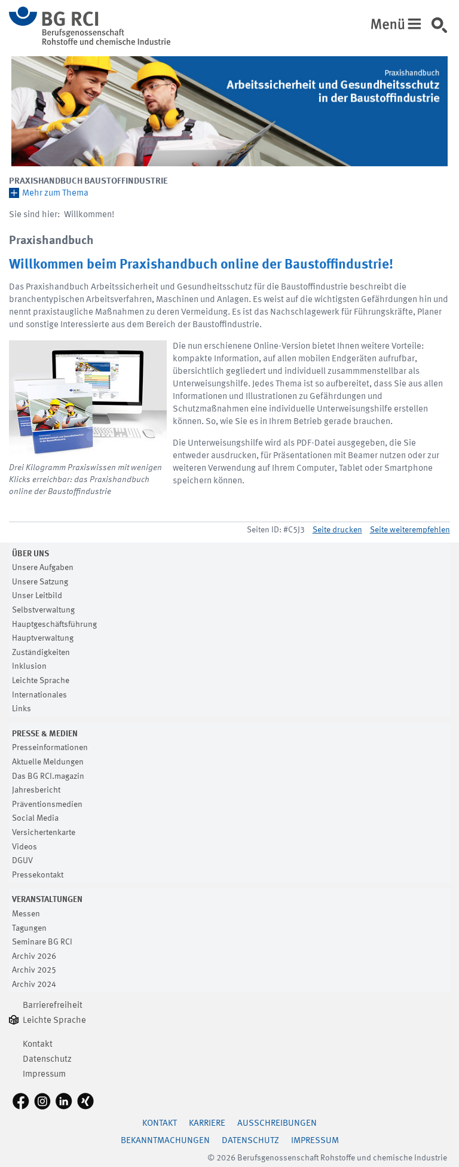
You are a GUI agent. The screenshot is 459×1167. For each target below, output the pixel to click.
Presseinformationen (50, 748)
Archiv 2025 (34, 970)
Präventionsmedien (47, 804)
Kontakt (38, 1044)
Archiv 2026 (34, 956)
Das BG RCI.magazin (48, 776)
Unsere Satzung (40, 582)
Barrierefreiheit (52, 1005)
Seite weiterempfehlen (410, 530)
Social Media (35, 818)
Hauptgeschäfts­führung (54, 624)
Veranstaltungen (47, 899)
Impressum (44, 1074)
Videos (24, 847)
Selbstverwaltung (43, 610)
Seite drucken (337, 530)
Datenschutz (47, 1059)
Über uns (30, 554)
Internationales (39, 695)
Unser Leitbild (37, 596)
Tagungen (29, 928)
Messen (26, 914)
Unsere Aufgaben (43, 567)
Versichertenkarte (43, 832)
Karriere (207, 1123)
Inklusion (29, 666)
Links (21, 709)
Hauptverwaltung (43, 638)
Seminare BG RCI (42, 942)
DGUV (22, 861)
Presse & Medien (45, 734)
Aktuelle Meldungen (48, 762)
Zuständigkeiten (41, 652)
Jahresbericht (36, 790)
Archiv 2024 (34, 984)
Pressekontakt (37, 875)
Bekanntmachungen (165, 1140)
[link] (444, 29)
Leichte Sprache (40, 681)
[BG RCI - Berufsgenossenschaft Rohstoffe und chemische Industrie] (89, 42)
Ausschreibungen (277, 1123)
